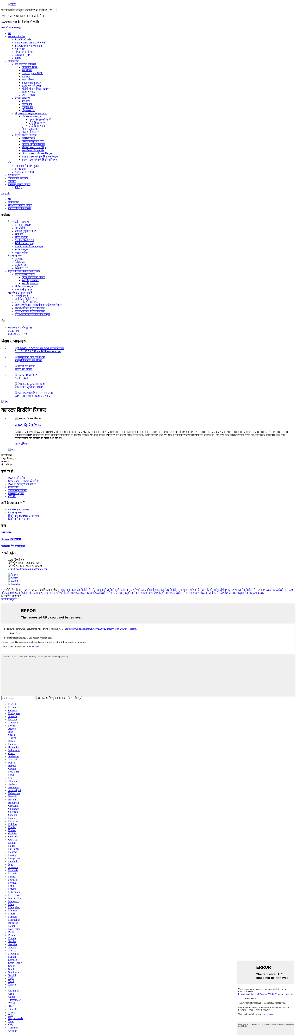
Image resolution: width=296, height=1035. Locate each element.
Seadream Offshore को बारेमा (30, 42)
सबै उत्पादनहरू (256, 592)
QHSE (18, 57)
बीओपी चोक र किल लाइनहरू (36, 88)
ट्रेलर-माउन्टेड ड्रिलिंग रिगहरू (30, 311)
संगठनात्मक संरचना (24, 51)
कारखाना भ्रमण (22, 54)
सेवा (10, 162)
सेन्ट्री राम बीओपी (23, 369)
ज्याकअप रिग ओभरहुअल (27, 165)
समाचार (12, 181)
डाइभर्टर (26, 76)
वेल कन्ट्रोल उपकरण (25, 64)
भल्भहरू (26, 101)
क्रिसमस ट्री (28, 110)
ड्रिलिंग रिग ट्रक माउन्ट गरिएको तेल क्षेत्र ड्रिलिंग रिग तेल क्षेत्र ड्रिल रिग (211, 592)
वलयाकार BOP (30, 67)
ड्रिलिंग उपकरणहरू (31, 116)
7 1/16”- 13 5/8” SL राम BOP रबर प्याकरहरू (38, 351)
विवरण (25, 443)
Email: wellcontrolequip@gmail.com (28, 568)
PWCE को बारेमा (23, 39)
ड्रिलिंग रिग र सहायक (26, 135)
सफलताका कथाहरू (18, 178)
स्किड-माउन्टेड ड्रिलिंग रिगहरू (37, 153)
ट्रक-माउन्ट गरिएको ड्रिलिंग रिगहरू (39, 159)
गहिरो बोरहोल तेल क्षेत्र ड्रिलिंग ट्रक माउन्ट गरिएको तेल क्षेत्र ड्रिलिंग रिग (182, 589)
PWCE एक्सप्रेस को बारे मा (28, 45)
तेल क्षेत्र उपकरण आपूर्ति (20, 205)
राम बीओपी (27, 70)
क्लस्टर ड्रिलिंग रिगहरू (33, 144)
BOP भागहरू (28, 91)
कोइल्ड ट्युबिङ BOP (32, 73)
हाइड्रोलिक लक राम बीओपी (28, 360)
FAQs (18, 187)
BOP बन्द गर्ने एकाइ (31, 85)
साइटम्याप (65, 589)
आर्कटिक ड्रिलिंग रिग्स (33, 141)
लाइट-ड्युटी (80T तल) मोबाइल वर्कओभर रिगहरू (38, 305)
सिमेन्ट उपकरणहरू (31, 128)
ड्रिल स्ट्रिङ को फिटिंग (40, 119)
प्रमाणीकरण (14, 175)
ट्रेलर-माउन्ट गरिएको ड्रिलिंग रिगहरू (40, 156)
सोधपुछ (18, 443)
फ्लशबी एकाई (28, 138)
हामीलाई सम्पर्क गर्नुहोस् (19, 184)
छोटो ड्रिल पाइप (37, 125)
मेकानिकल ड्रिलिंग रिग (33, 150)
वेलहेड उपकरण (22, 98)
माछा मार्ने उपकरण (30, 131)
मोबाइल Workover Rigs (34, 147)
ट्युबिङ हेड (27, 107)
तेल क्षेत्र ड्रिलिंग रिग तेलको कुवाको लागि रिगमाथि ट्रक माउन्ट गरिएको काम (108, 589)
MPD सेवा (20, 168)
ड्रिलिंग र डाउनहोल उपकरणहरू (31, 113)
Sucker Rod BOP (31, 82)
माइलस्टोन (20, 48)
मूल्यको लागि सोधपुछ (11, 27)
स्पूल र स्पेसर (28, 94)
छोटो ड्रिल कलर (37, 122)
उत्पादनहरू (13, 61)
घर (9, 33)
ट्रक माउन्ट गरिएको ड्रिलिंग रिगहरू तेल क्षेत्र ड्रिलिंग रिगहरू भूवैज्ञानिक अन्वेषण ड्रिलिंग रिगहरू (127, 592)
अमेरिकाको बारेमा (16, 36)
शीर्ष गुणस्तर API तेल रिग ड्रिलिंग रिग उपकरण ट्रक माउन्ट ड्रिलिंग (253, 589)
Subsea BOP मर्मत (24, 172)
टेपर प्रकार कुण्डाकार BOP (29, 387)
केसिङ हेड (27, 104)
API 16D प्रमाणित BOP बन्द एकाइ (32, 395)
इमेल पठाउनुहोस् (9, 599)
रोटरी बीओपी (28, 79)
